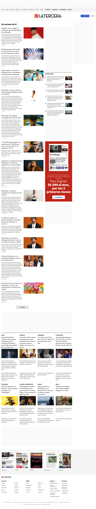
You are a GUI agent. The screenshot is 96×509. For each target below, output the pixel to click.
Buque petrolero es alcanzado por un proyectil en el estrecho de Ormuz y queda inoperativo (45, 390)
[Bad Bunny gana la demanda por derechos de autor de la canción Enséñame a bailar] (33, 54)
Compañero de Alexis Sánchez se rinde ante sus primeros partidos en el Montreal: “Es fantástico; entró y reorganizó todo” (64, 376)
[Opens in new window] (36, 468)
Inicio (2, 9)
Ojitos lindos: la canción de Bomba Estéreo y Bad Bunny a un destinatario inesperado (11, 72)
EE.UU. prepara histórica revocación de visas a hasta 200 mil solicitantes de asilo (46, 420)
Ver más (22, 307)
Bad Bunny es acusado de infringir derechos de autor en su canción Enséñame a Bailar (11, 240)
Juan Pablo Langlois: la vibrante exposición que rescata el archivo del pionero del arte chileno (27, 421)
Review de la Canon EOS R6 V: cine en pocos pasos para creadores (9, 420)
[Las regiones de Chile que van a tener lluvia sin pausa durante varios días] (68, 92)
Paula (57, 384)
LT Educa (69, 9)
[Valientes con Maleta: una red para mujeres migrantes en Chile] (64, 400)
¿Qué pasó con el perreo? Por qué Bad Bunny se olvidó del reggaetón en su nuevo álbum (11, 163)
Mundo (37, 9)
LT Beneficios (55, 9)
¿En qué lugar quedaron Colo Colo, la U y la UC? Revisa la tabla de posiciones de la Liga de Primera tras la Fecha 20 (64, 341)
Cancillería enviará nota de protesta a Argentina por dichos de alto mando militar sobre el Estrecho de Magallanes (55, 79)
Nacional (12, 9)
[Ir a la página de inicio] (48, 16)
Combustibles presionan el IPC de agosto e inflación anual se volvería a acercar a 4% (28, 362)
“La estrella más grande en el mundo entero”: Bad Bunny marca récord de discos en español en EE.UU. (10, 145)
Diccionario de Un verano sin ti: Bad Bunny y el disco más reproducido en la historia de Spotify (11, 286)
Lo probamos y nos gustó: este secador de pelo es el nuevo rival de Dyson (64, 409)
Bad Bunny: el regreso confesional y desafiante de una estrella (11, 193)
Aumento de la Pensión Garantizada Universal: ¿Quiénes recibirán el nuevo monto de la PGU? (55, 85)
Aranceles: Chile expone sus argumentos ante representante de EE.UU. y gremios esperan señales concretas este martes (28, 342)
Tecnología (24, 9)
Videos (41, 9)
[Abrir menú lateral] (2, 16)
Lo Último (47, 9)
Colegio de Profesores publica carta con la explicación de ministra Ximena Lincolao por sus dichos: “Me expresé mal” (55, 105)
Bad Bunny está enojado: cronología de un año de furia (11, 116)
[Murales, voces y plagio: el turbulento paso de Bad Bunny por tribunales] (33, 33)
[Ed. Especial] (50, 468)
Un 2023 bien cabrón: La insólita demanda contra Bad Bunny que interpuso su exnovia (10, 221)
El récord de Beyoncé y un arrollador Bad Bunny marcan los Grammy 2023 (11, 258)
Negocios (18, 9)
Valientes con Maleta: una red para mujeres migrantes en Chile (63, 388)
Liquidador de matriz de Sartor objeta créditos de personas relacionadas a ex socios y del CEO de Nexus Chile (28, 375)
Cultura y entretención (26, 384)
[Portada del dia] (58, 170)
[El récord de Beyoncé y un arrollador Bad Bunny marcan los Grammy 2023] (33, 261)
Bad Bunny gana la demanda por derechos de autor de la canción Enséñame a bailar (10, 51)
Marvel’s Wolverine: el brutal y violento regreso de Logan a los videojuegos (9, 389)
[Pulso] (22, 468)
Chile (2, 335)
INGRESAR (92, 16)
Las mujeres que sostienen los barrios (63, 419)
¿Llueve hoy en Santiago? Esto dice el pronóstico (46, 374)
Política (7, 9)
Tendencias (41, 335)
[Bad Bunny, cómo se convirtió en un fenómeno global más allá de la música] (33, 94)
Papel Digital (63, 9)
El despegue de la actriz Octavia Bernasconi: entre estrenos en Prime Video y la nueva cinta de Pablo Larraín (28, 390)
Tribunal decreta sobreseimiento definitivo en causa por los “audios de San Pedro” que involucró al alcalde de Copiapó (55, 98)
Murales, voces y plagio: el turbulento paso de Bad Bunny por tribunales (11, 30)
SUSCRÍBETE (59, 197)
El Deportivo (31, 9)
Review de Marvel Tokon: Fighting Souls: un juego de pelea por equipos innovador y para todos (9, 410)
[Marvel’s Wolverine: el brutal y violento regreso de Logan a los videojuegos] (9, 400)
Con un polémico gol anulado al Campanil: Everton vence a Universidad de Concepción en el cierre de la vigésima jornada (64, 363)
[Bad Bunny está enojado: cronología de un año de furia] (33, 120)
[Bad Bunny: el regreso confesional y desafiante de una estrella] (33, 195)
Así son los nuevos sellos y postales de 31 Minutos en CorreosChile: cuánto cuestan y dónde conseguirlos (46, 363)
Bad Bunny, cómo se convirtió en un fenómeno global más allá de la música (11, 92)
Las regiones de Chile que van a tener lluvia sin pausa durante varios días (55, 90)
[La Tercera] (7, 468)
